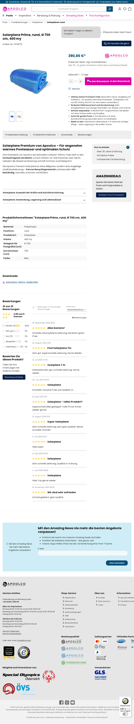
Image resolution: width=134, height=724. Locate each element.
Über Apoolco (104, 601)
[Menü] (129, 698)
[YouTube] (72, 702)
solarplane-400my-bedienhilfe (22, 282)
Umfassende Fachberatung (111, 159)
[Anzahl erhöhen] (80, 81)
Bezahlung (69, 608)
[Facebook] (61, 702)
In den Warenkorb (120, 81)
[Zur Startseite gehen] (14, 9)
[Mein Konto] (120, 9)
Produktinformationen (44, 134)
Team (100, 605)
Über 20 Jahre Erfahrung (109, 151)
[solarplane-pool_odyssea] (30, 80)
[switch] (125, 714)
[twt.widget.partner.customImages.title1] (122, 641)
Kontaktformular (24, 640)
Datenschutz (70, 619)
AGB (66, 615)
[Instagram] (67, 702)
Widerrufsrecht (71, 605)
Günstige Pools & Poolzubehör (111, 195)
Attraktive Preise (105, 155)
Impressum (70, 626)
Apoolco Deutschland (12, 633)
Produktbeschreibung (16, 134)
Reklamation (70, 597)
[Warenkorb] (129, 9)
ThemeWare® (102, 717)
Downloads (66, 134)
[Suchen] (110, 9)
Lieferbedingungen (73, 612)
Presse (123, 605)
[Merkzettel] (125, 9)
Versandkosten (62, 707)
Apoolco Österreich (11, 631)
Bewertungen (85, 134)
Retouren (69, 601)
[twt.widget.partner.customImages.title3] (122, 648)
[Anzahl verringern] (71, 81)
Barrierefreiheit (71, 623)
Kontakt (101, 597)
